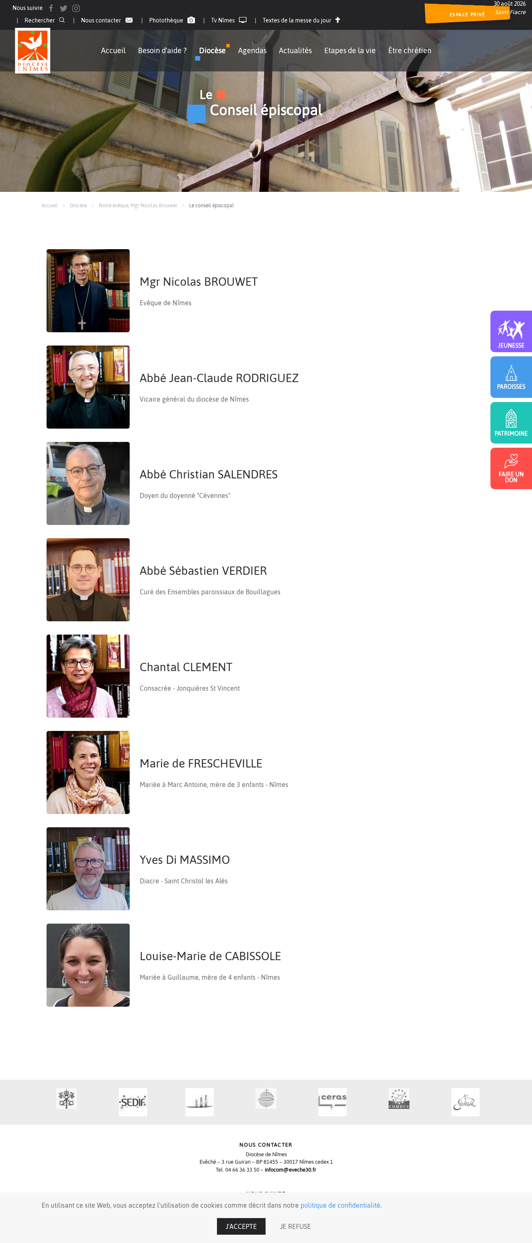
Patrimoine (511, 433)
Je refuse (295, 1226)
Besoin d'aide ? (162, 50)
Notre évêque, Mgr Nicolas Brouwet (138, 205)
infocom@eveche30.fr (290, 1170)
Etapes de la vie (350, 50)
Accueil (113, 50)
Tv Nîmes (223, 20)
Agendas (252, 50)
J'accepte (241, 1226)
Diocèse (212, 50)
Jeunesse (511, 345)
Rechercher (40, 20)
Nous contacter (101, 20)
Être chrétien (409, 50)
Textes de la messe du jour (297, 20)
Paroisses (511, 386)
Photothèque (166, 20)
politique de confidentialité (340, 1205)
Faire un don (511, 477)
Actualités (295, 50)
